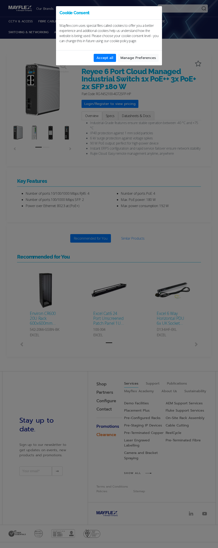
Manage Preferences (138, 57)
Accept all (104, 57)
